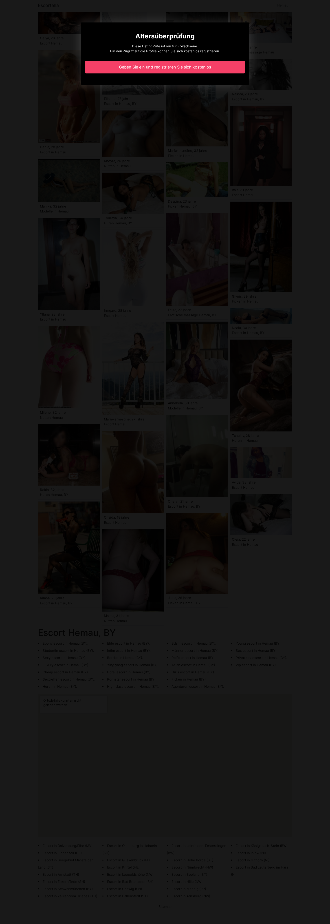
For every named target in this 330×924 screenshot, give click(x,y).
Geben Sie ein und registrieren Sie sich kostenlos (165, 67)
